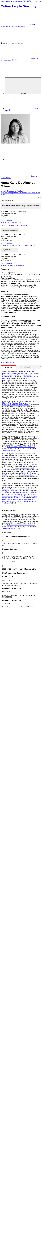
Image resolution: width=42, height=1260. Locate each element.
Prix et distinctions (26, 367)
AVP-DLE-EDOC (23, 245)
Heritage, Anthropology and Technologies (18, 372)
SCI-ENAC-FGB (16, 222)
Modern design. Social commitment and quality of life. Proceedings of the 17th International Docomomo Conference (19, 500)
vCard (39, 197)
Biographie (8, 367)
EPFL (2, 222)
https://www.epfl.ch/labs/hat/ (17, 225)
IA (10, 222)
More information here (8, 362)
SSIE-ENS (21, 265)
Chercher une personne (9, 43)
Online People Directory (19, 6)
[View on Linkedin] (19, 159)
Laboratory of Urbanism (28, 464)
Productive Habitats (26, 475)
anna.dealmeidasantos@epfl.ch (12, 191)
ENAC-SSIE (13, 265)
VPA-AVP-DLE (13, 245)
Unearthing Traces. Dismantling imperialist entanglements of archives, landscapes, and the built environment (19, 496)
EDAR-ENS (32, 245)
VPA (6, 245)
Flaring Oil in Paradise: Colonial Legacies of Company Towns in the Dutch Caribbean (17, 404)
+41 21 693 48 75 (7, 220)
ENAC (7, 222)
